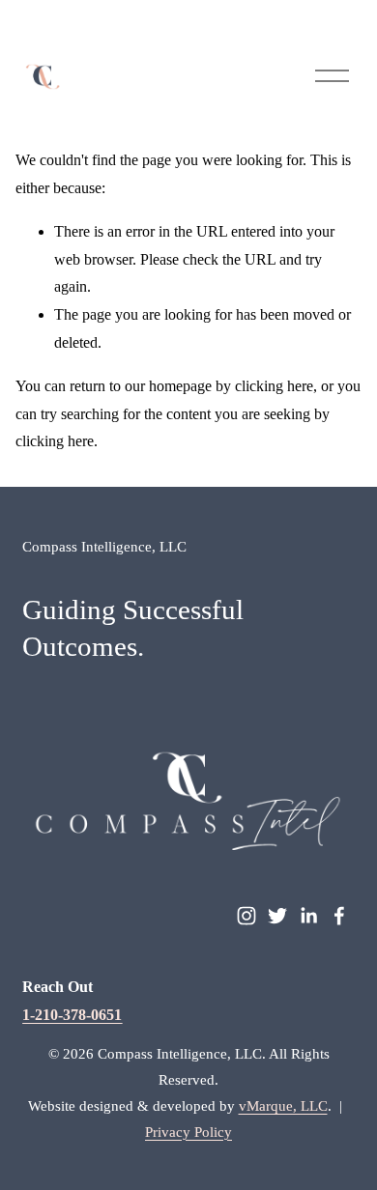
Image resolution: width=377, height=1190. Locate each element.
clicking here (274, 386)
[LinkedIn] (308, 915)
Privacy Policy (188, 1132)
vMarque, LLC (283, 1106)
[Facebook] (339, 915)
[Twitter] (277, 915)
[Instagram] (246, 915)
